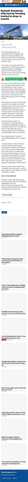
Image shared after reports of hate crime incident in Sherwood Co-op (13, 413)
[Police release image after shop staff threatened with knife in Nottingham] (14, 248)
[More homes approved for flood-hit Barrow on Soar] (14, 377)
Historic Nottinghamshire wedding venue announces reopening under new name (13, 287)
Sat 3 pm (4, 339)
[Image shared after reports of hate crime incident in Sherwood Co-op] (14, 402)
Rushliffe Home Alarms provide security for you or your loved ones (13, 312)
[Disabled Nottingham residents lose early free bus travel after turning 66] (14, 351)
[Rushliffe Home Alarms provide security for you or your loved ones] (14, 301)
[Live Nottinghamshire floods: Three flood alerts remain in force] (14, 326)
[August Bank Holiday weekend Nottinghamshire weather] (14, 223)
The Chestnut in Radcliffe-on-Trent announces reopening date (14, 462)
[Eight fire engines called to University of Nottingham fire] (14, 426)
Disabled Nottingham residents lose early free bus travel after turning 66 (14, 363)
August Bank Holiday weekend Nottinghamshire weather (12, 235)
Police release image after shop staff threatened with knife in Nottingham (12, 260)
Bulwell (21, 180)
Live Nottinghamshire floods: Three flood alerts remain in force (14, 337)
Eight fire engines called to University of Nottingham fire (12, 438)
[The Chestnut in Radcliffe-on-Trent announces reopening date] (14, 451)
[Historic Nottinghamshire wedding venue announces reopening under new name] (14, 274)
